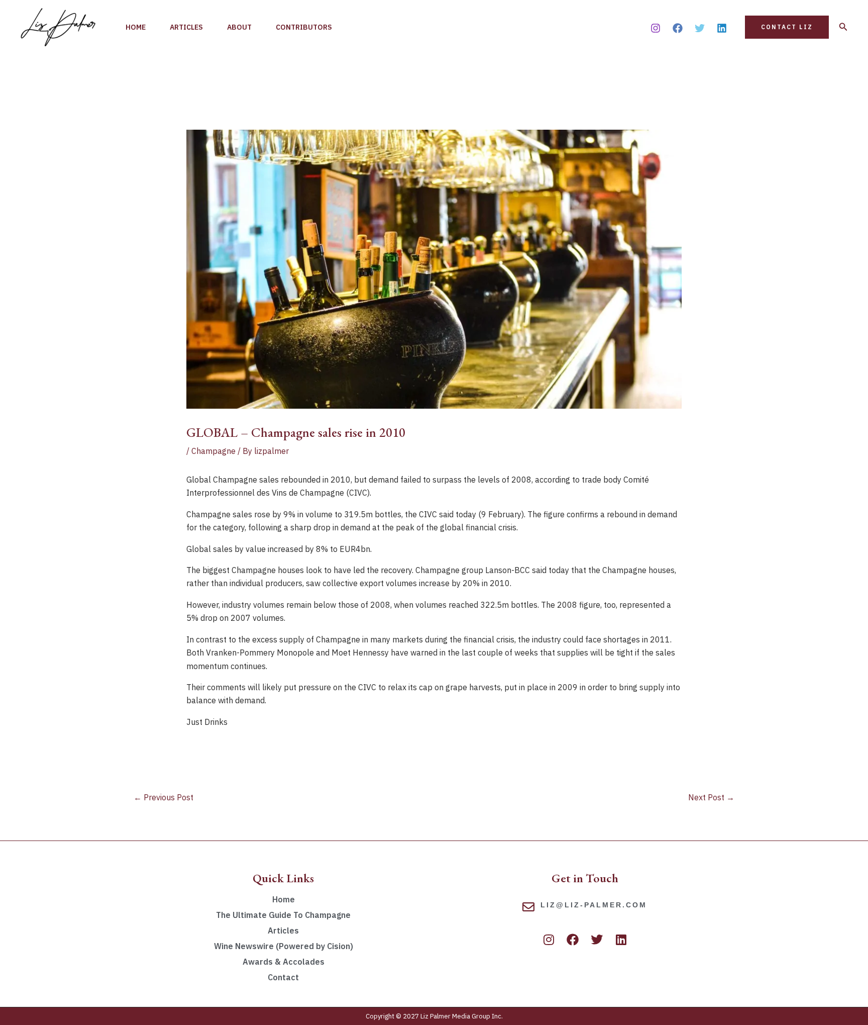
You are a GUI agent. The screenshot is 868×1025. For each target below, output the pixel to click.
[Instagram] (655, 28)
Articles (186, 27)
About (239, 27)
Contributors (304, 27)
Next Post (711, 797)
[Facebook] (678, 28)
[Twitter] (700, 28)
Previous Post (163, 797)
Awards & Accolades (283, 962)
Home (136, 27)
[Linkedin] (722, 28)
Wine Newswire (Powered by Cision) (283, 946)
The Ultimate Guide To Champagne (283, 915)
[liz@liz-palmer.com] (528, 907)
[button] (787, 27)
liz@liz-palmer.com (593, 905)
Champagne (213, 451)
